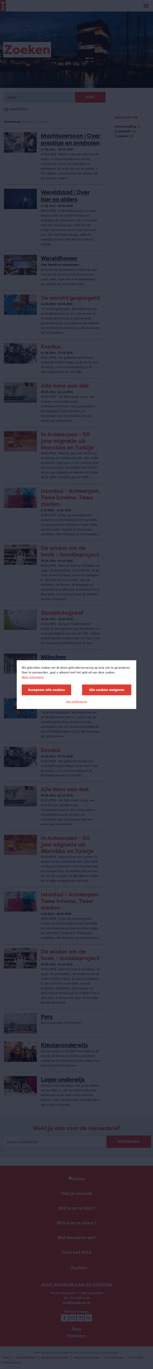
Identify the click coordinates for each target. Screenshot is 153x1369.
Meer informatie (33, 677)
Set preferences (76, 701)
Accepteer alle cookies (46, 690)
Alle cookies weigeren (106, 690)
